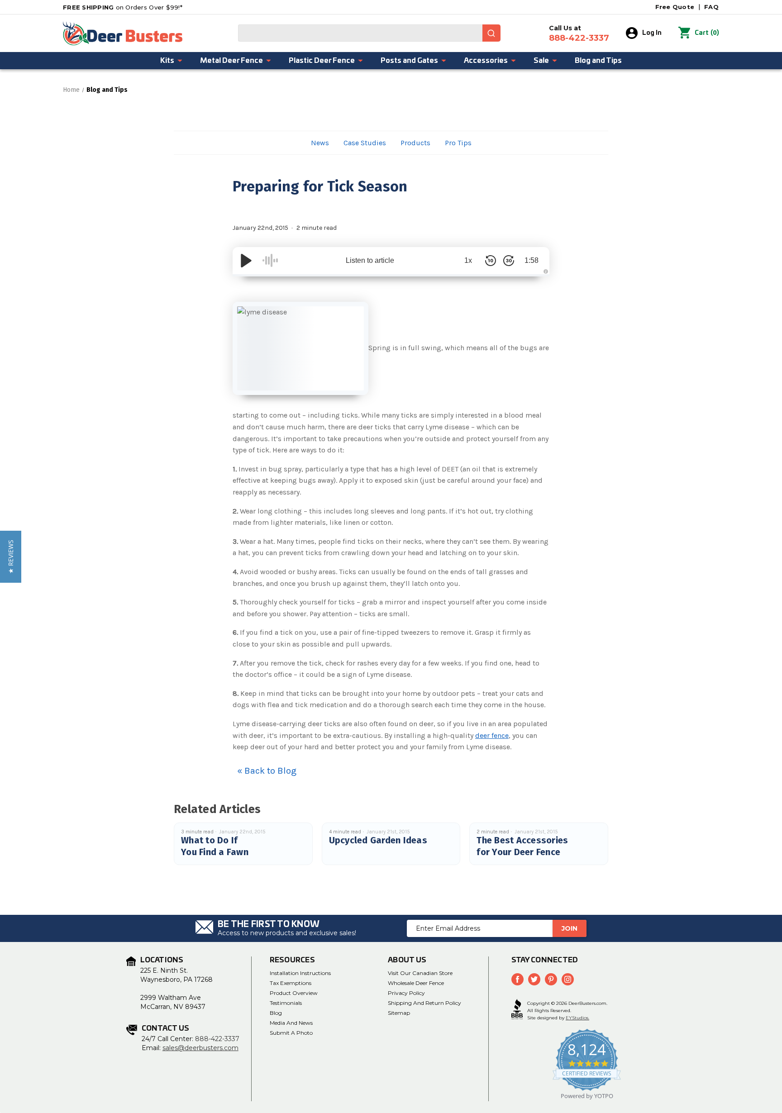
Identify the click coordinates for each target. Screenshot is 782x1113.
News (320, 142)
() (707, 33)
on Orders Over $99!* (122, 7)
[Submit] (491, 33)
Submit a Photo (291, 1032)
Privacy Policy (406, 992)
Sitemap (399, 1012)
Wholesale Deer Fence (416, 983)
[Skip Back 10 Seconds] (491, 261)
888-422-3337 (217, 1039)
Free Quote (675, 6)
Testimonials (286, 1002)
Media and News (291, 1022)
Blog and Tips (598, 60)
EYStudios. (577, 1018)
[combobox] (369, 33)
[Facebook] (517, 979)
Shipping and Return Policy (424, 1002)
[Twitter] (534, 979)
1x (468, 260)
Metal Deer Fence (231, 60)
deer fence (492, 735)
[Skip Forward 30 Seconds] (509, 261)
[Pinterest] (551, 979)
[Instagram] (568, 979)
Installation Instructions (300, 973)
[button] (10, 557)
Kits (167, 60)
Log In (652, 33)
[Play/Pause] (246, 261)
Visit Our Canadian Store (420, 973)
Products (415, 142)
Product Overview (294, 992)
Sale (541, 60)
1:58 (532, 260)
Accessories (486, 60)
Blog (276, 1012)
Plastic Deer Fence (322, 60)
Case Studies (364, 142)
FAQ (711, 6)
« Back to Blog (266, 771)
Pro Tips (458, 142)
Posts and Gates (409, 60)
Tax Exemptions (290, 983)
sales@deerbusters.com (200, 1048)
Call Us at (579, 33)
